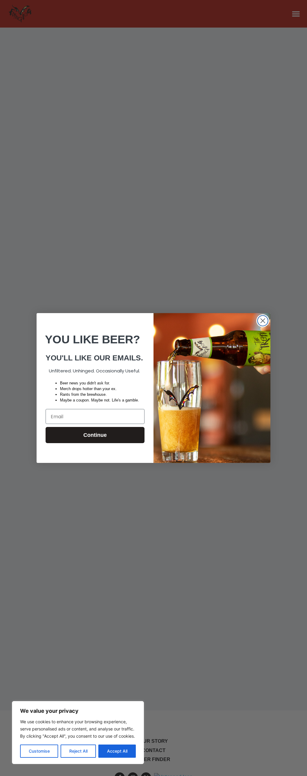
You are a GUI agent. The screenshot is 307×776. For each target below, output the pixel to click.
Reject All (78, 751)
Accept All (117, 751)
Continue (95, 435)
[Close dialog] (263, 320)
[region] (78, 732)
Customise (39, 751)
